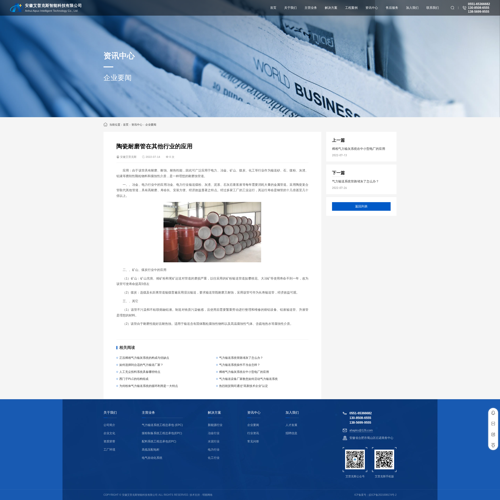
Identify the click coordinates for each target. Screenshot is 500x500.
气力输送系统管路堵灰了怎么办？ (241, 357)
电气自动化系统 (152, 457)
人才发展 (291, 425)
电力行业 (214, 449)
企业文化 (109, 433)
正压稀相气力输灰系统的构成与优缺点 (144, 357)
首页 (126, 124)
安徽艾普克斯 (128, 156)
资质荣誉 (109, 441)
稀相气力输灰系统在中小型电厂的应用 (244, 371)
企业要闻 (150, 124)
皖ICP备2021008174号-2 (382, 494)
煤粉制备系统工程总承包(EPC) (162, 433)
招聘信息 (291, 433)
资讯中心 (136, 124)
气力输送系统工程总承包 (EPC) (162, 425)
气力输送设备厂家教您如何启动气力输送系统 (248, 378)
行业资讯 (253, 433)
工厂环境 (109, 449)
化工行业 (214, 457)
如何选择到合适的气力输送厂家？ (141, 364)
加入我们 (292, 412)
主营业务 (148, 412)
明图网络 (207, 494)
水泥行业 (214, 441)
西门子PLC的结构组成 (133, 378)
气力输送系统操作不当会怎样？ (239, 364)
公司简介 (109, 425)
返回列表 (361, 206)
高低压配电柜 (150, 449)
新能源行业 (215, 425)
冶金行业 (214, 433)
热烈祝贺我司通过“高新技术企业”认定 (243, 386)
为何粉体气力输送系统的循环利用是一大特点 (148, 386)
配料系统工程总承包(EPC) (159, 441)
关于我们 (110, 412)
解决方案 (214, 412)
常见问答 (253, 441)
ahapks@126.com (361, 430)
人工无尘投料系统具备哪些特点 (139, 371)
